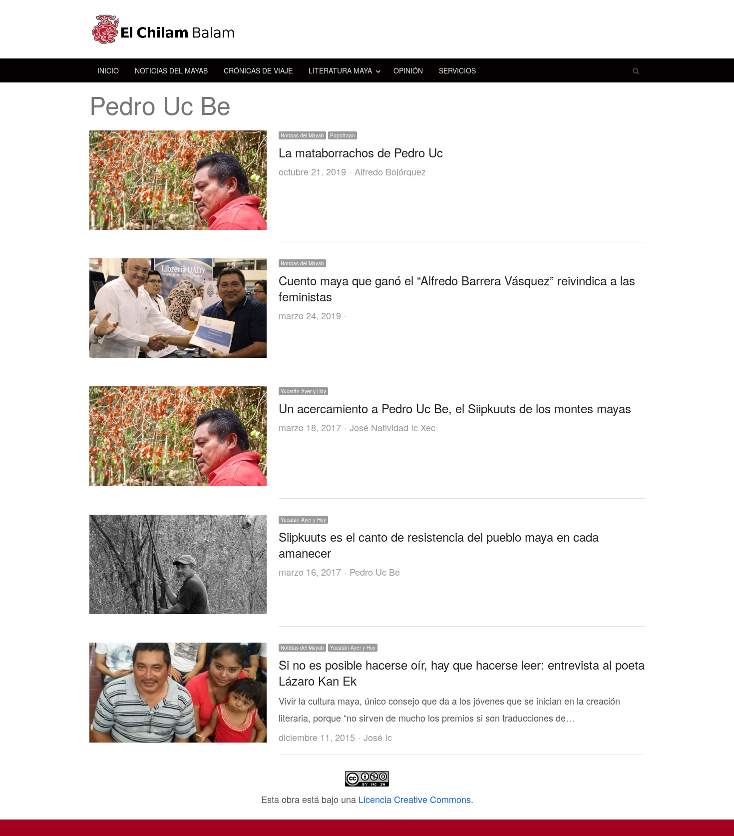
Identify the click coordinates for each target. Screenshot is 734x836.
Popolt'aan (342, 135)
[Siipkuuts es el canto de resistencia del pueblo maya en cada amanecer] (178, 522)
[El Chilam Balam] (367, 29)
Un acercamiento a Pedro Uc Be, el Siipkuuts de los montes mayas (455, 408)
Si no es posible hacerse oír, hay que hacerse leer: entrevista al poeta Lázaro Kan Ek (462, 672)
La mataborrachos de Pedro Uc (361, 152)
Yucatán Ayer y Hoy (303, 391)
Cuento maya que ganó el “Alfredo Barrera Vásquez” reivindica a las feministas (457, 288)
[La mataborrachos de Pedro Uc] (178, 138)
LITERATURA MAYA (340, 70)
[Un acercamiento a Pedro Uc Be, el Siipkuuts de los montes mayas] (178, 394)
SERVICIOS (457, 70)
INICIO (108, 70)
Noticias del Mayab (302, 135)
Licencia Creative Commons (415, 799)
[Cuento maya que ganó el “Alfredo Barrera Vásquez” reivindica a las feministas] (178, 266)
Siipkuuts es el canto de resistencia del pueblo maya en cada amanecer (439, 544)
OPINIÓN (408, 70)
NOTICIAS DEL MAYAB (171, 70)
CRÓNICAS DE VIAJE (258, 70)
